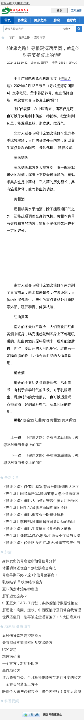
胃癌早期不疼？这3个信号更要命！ (30, 575)
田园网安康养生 (52, 714)
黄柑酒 (55, 420)
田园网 (45, 62)
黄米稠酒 (69, 420)
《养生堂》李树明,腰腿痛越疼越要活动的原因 (38, 522)
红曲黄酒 (42, 420)
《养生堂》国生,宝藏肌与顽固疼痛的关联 (35, 508)
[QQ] (31, 714)
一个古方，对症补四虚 (20, 663)
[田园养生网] (15, 11)
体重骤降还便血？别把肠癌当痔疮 (29, 568)
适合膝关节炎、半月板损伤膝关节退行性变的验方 (41, 677)
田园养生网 (3, 37)
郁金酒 (28, 420)
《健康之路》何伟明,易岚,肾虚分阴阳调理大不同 (40, 487)
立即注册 (76, 10)
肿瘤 (57, 20)
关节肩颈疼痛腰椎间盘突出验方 (27, 642)
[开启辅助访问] (83, 3)
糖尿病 (71, 20)
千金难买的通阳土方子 (20, 684)
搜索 (65, 28)
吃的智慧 (9, 649)
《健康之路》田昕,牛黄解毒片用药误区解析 (36, 529)
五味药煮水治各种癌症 (20, 589)
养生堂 (22, 20)
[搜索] (79, 29)
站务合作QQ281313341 (15, 3)
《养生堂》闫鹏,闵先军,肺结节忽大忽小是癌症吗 (40, 494)
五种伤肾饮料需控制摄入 (22, 635)
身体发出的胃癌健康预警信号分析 (29, 561)
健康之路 (40, 20)
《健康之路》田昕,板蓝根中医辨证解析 (33, 515)
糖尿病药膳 (11, 656)
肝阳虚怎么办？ (14, 596)
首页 (7, 20)
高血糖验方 (11, 670)
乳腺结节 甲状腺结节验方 (22, 582)
